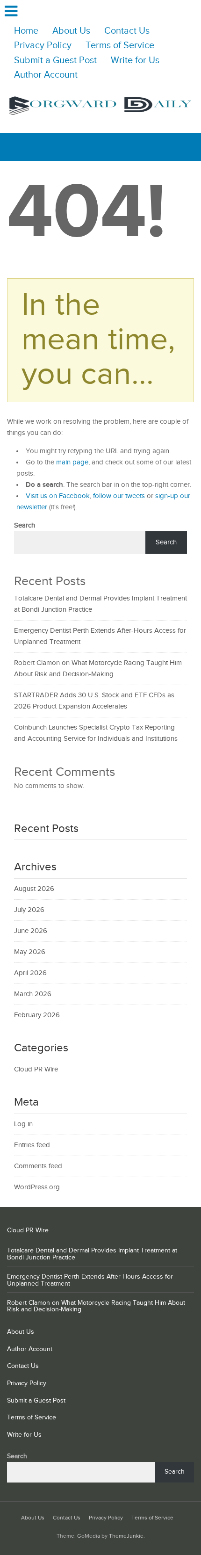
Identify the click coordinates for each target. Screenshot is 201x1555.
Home (26, 31)
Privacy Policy (43, 45)
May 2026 (29, 952)
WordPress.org (37, 1187)
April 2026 (30, 973)
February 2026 (37, 1015)
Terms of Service (120, 45)
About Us (71, 31)
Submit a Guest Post (55, 60)
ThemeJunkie (126, 1536)
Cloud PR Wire (36, 1069)
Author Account (46, 75)
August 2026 (34, 889)
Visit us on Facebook (58, 496)
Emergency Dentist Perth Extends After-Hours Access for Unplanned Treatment (90, 1280)
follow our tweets (119, 496)
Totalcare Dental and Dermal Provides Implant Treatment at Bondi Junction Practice (92, 1254)
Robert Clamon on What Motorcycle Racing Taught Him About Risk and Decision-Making (96, 1306)
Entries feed (32, 1145)
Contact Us (127, 31)
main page (72, 462)
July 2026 (29, 910)
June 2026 (30, 931)
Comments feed (38, 1166)
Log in (23, 1124)
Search (24, 525)
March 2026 (32, 994)
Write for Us (135, 60)
